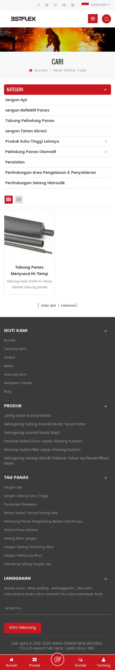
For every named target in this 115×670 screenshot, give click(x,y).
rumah (41, 70)
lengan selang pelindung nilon (29, 547)
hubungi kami (15, 374)
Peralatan (15, 162)
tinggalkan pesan (57, 659)
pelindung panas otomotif (30, 152)
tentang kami (15, 349)
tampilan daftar (19, 200)
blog (7, 391)
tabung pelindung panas (29, 121)
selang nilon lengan (20, 538)
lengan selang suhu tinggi (26, 496)
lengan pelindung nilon (23, 555)
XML (91, 648)
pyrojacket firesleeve (20, 504)
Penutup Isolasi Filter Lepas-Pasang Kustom (42, 450)
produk (9, 357)
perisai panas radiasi (21, 530)
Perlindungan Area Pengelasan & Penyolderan (50, 173)
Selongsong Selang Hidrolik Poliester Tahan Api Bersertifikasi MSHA (56, 461)
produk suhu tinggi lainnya (32, 141)
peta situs (76, 648)
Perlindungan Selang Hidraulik (35, 183)
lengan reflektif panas (27, 110)
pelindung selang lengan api (27, 564)
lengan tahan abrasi (26, 131)
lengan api (16, 100)
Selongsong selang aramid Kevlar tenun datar (45, 424)
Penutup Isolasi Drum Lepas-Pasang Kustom (43, 441)
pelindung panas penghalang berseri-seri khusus (43, 521)
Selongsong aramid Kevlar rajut (32, 433)
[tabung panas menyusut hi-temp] (29, 235)
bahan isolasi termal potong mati (31, 513)
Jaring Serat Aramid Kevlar (27, 416)
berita (8, 366)
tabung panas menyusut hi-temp (29, 270)
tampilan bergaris (9, 200)
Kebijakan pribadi (18, 383)
